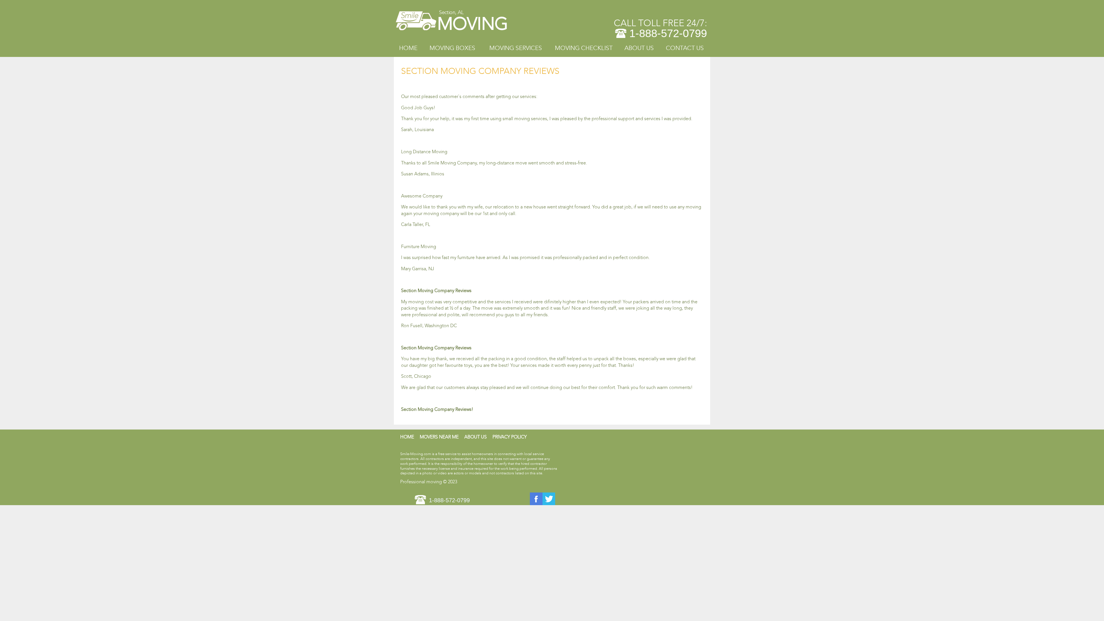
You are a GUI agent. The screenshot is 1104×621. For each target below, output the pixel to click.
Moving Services (515, 48)
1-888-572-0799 (668, 33)
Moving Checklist (584, 48)
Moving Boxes (452, 48)
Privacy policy (509, 437)
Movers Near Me (439, 437)
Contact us (685, 48)
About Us (639, 48)
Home (408, 48)
